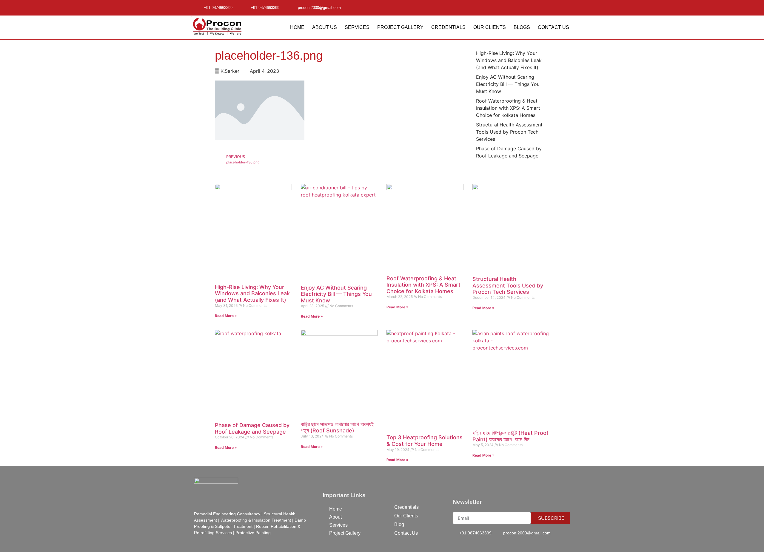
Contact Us (553, 27)
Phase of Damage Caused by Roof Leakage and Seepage (252, 428)
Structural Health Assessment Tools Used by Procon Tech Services (507, 285)
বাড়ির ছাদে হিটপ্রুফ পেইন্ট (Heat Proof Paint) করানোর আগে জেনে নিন (510, 436)
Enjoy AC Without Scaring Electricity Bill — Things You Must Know (336, 294)
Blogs (522, 27)
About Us (324, 27)
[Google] (566, 7)
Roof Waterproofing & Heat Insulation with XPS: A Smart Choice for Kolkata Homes (423, 284)
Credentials (448, 27)
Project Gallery (400, 27)
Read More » (226, 315)
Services (357, 27)
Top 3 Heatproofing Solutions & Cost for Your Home (424, 440)
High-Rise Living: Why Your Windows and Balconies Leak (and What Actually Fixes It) (252, 293)
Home (297, 27)
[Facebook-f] (554, 7)
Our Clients (489, 27)
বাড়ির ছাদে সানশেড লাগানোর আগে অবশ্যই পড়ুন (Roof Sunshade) (337, 427)
